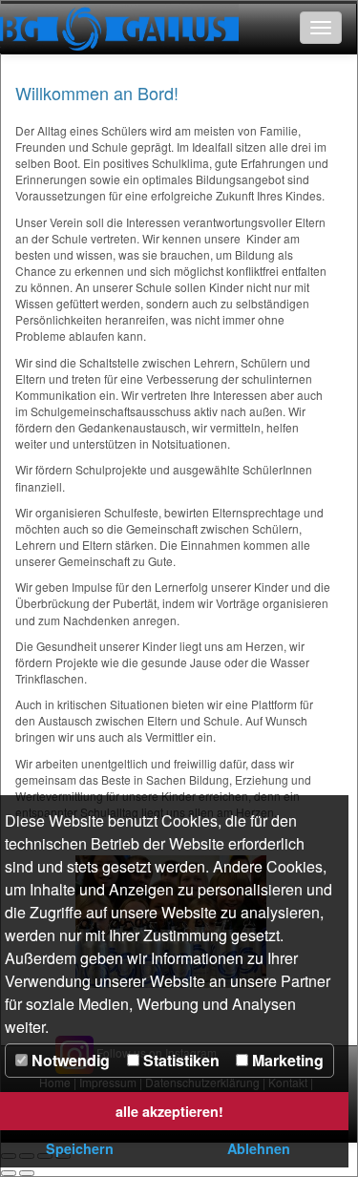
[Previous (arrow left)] (8, 1173)
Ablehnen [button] (258, 1148)
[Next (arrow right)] (26, 1173)
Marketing (286, 1060)
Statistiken (179, 1060)
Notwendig (69, 1060)
